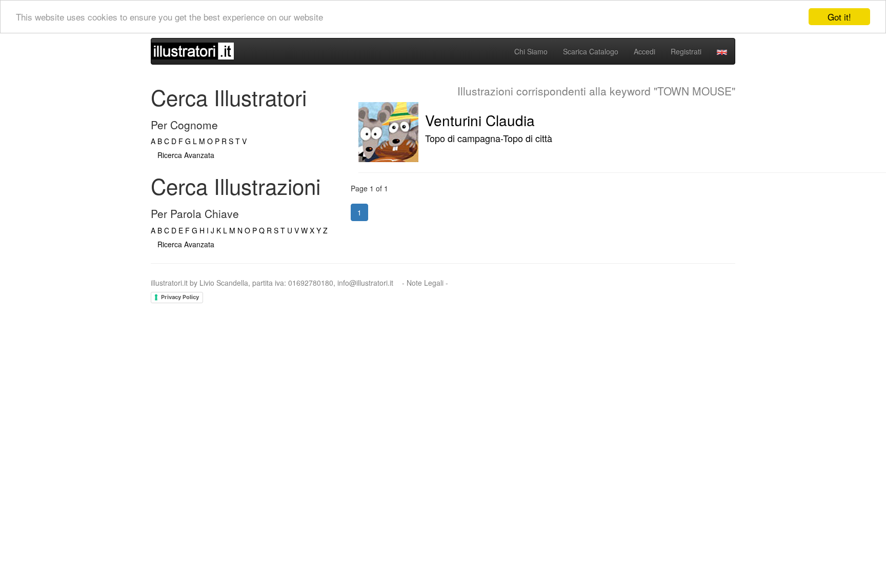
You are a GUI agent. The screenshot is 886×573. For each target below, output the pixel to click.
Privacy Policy (180, 297)
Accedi (644, 51)
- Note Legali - (425, 283)
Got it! (839, 16)
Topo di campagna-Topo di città (488, 138)
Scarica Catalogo (590, 51)
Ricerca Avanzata (185, 155)
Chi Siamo (531, 51)
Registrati (686, 51)
